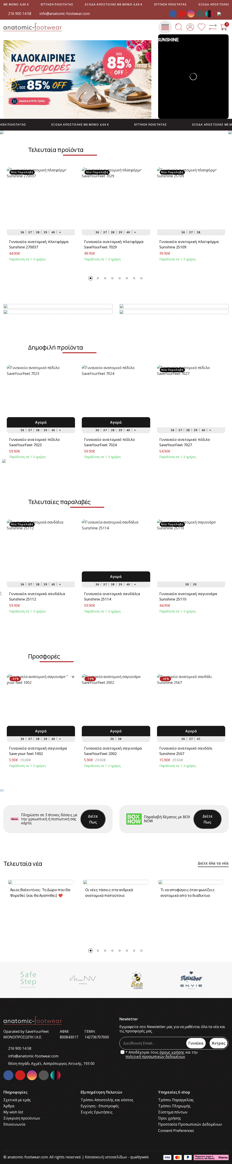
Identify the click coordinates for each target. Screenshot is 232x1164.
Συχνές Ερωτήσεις (97, 1112)
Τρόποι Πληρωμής (174, 1106)
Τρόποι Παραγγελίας (176, 1100)
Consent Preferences (176, 1131)
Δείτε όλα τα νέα (213, 863)
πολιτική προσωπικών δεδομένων (155, 1056)
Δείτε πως (93, 819)
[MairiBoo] (147, 980)
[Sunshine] (202, 980)
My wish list (13, 1112)
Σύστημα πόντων (173, 1112)
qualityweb (139, 1157)
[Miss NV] (38, 980)
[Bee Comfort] (93, 980)
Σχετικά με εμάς (17, 1100)
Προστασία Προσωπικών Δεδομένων (190, 1124)
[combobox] (223, 14)
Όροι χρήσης (169, 1118)
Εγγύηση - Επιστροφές (100, 1106)
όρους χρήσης (172, 1052)
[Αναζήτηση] (178, 27)
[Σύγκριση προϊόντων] (212, 27)
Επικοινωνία (14, 1124)
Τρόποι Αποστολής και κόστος (107, 1100)
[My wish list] (201, 27)
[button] (90, 278)
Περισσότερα (58, 312)
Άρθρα (8, 1106)
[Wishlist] (68, 195)
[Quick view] (68, 173)
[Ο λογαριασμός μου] (190, 27)
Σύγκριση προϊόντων (21, 1118)
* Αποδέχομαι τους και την (162, 1054)
